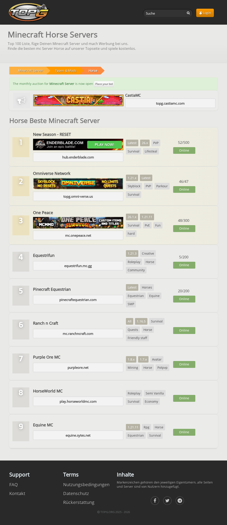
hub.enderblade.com (78, 157)
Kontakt (17, 493)
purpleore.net (78, 367)
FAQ (13, 485)
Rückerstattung (78, 502)
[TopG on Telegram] (180, 501)
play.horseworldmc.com (78, 401)
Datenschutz (76, 493)
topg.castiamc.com (170, 103)
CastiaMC (133, 95)
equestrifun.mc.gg (78, 265)
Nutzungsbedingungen (86, 485)
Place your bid (104, 84)
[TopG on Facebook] (155, 501)
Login (206, 13)
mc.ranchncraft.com (78, 333)
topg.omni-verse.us (78, 196)
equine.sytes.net (78, 435)
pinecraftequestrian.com (78, 299)
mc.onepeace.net (78, 235)
